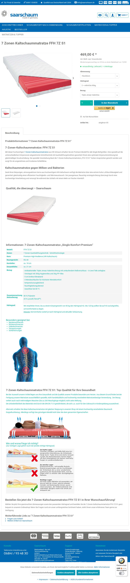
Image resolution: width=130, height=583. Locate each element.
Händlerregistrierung (72, 557)
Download (68, 559)
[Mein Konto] (112, 15)
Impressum (43, 579)
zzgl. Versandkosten (95, 59)
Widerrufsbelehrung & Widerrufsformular (48, 555)
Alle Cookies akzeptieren (88, 573)
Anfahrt (37, 553)
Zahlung (68, 555)
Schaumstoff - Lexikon (72, 553)
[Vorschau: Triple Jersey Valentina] (5, 112)
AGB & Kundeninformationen (44, 560)
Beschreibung (12, 133)
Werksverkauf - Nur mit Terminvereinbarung (42, 550)
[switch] (121, 573)
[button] (104, 109)
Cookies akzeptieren (65, 573)
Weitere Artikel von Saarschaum (19, 521)
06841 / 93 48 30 (16, 553)
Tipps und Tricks (70, 560)
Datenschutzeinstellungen (42, 573)
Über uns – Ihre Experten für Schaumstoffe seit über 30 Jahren (48, 558)
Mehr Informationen (102, 567)
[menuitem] (65, 15)
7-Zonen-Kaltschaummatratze (36, 152)
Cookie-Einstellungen (72, 549)
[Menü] (125, 557)
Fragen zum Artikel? (15, 519)
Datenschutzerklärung (59, 579)
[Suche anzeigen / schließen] (106, 15)
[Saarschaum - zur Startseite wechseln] (19, 14)
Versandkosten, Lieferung (73, 551)
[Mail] (99, 15)
